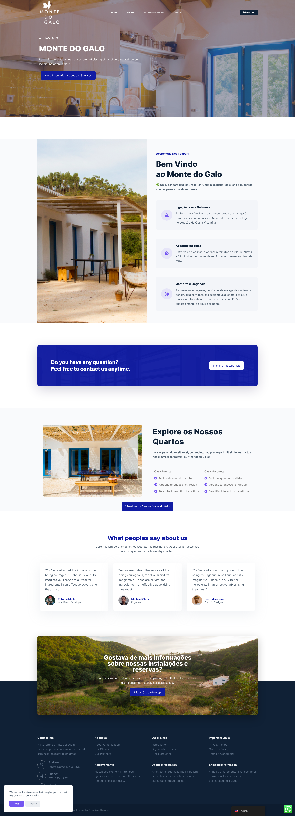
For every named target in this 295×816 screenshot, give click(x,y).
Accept (16, 803)
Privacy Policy (218, 744)
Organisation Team (164, 749)
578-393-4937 (58, 778)
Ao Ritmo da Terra (188, 245)
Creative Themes (99, 810)
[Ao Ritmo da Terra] (166, 253)
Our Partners (103, 753)
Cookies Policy (218, 749)
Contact (179, 12)
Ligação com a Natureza (193, 207)
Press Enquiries (161, 753)
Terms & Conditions (221, 753)
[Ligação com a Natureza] (166, 215)
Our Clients (102, 749)
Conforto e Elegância (191, 284)
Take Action (249, 12)
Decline (33, 803)
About (130, 12)
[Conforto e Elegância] (166, 293)
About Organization (107, 744)
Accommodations (154, 12)
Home (114, 12)
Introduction (159, 744)
